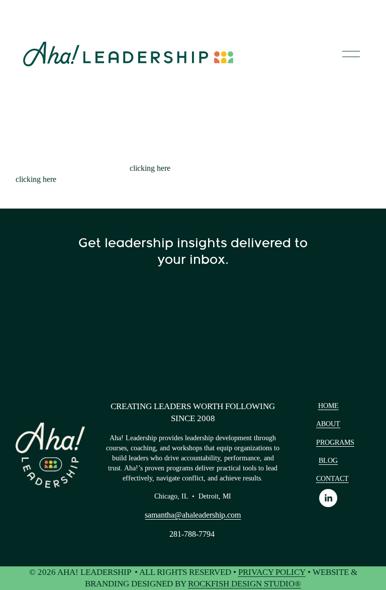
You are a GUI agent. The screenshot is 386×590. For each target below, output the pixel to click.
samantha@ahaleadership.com (193, 515)
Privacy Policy (272, 572)
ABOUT (328, 424)
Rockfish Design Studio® (244, 583)
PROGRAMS (335, 442)
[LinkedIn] (328, 498)
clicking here (150, 168)
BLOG (328, 460)
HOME (328, 406)
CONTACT (332, 478)
